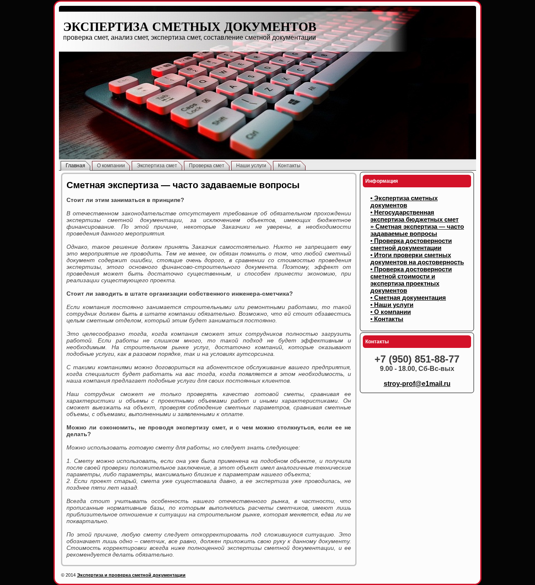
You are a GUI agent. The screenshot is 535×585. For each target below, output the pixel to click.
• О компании (390, 311)
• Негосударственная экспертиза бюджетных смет (414, 216)
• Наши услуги (391, 304)
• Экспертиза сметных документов (404, 201)
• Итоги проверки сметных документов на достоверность (417, 258)
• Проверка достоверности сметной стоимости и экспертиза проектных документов (411, 280)
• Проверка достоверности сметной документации (411, 244)
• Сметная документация (408, 297)
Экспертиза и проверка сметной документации (131, 574)
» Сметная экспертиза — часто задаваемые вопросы (417, 230)
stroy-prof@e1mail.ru (417, 383)
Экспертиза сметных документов (189, 26)
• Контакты (386, 318)
